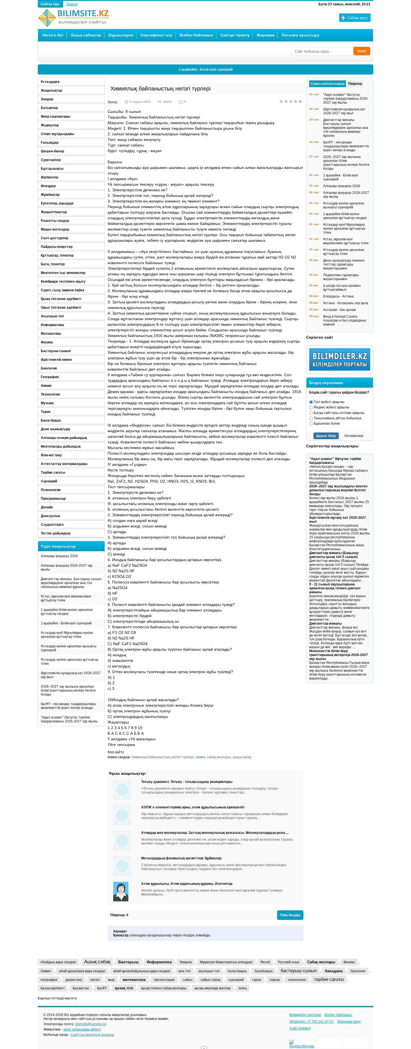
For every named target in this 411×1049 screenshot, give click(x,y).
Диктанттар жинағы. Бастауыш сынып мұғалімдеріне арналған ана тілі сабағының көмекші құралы (71, 583)
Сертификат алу (156, 35)
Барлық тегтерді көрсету (57, 998)
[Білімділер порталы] (341, 369)
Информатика (52, 325)
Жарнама (266, 35)
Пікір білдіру (290, 915)
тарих (256, 980)
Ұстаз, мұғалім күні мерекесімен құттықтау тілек (66, 598)
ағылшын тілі (209, 971)
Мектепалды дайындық (61, 446)
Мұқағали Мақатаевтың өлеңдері (226, 962)
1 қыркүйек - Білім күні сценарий (206, 69)
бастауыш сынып (299, 970)
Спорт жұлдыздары (57, 134)
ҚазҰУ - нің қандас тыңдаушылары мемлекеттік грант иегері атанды (68, 706)
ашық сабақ (242, 757)
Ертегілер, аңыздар (57, 203)
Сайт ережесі (300, 1028)
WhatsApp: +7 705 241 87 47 (311, 1022)
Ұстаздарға (50, 82)
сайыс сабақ (210, 980)
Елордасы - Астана (338, 296)
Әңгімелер (49, 177)
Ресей (265, 962)
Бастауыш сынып (56, 351)
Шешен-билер (52, 151)
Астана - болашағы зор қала (345, 303)
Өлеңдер (48, 186)
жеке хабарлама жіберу (82, 1029)
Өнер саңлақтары (55, 116)
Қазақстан (81, 988)
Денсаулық (50, 516)
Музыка (47, 403)
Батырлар (49, 108)
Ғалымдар (49, 143)
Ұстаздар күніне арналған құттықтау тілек (69, 662)
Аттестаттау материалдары (64, 464)
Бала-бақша (51, 420)
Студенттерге (52, 525)
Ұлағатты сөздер (55, 221)
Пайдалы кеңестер (56, 247)
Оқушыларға (120, 35)
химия (200, 757)
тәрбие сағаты (329, 979)
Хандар (47, 99)
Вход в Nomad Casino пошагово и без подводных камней (344, 320)
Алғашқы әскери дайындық (64, 438)
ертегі (95, 980)
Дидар (112, 101)
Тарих (46, 412)
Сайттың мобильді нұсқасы (92, 1035)
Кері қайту (116, 752)
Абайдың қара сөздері (58, 962)
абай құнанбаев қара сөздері (82, 971)
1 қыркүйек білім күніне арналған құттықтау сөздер (67, 612)
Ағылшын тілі (52, 316)
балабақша (264, 971)
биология (358, 971)
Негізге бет (53, 35)
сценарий (236, 980)
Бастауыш (128, 962)
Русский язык (288, 962)
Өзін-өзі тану (51, 455)
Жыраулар (50, 125)
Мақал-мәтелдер (55, 229)
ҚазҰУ (102, 988)
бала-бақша (237, 971)
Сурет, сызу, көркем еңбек (62, 290)
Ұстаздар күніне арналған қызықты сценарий (68, 648)
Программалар (53, 499)
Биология (49, 368)
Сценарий (49, 481)
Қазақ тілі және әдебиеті (61, 299)
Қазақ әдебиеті (53, 988)
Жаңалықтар (51, 90)
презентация (164, 980)
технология (297, 980)
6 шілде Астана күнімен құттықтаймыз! (342, 288)
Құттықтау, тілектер (57, 255)
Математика (51, 334)
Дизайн (47, 507)
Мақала (186, 962)
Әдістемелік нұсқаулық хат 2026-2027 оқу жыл (71, 675)
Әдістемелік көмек (56, 360)
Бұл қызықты (52, 169)
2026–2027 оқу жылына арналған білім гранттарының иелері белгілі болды (68, 690)
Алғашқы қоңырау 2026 (59, 556)
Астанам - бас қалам (339, 310)
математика (134, 979)
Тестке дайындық (55, 533)
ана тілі (184, 971)
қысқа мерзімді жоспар (213, 988)
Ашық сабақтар (86, 35)
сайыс (188, 980)
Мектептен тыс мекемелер (63, 273)
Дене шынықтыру (55, 429)
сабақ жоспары (219, 757)
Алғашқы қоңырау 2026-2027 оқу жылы (67, 567)
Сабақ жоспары (321, 962)
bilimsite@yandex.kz (90, 1024)
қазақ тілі (124, 988)
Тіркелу (72, 4)
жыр (111, 980)
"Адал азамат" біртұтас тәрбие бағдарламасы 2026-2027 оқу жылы (69, 719)
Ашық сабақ (97, 961)
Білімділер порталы (305, 1015)
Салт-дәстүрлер (54, 238)
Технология (50, 394)
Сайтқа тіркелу (235, 35)
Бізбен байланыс (196, 35)
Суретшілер (51, 160)
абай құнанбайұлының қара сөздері (141, 971)
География (50, 377)
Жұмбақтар (50, 195)
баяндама (333, 971)
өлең (243, 988)
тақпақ (274, 980)
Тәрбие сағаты (53, 473)
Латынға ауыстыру (300, 35)
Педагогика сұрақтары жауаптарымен (341, 277)
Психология (51, 490)
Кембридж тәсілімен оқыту (63, 281)
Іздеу (362, 51)
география (49, 980)
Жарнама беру (349, 1022)
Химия (46, 386)
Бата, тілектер (53, 264)
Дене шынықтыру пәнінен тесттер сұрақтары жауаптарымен (344, 264)
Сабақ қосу (358, 17)
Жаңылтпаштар (54, 212)
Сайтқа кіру (50, 4)
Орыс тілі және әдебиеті (61, 308)
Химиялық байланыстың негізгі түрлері (162, 757)
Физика (47, 342)
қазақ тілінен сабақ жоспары (163, 988)
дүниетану (73, 980)
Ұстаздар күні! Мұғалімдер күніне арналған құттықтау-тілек (67, 635)
